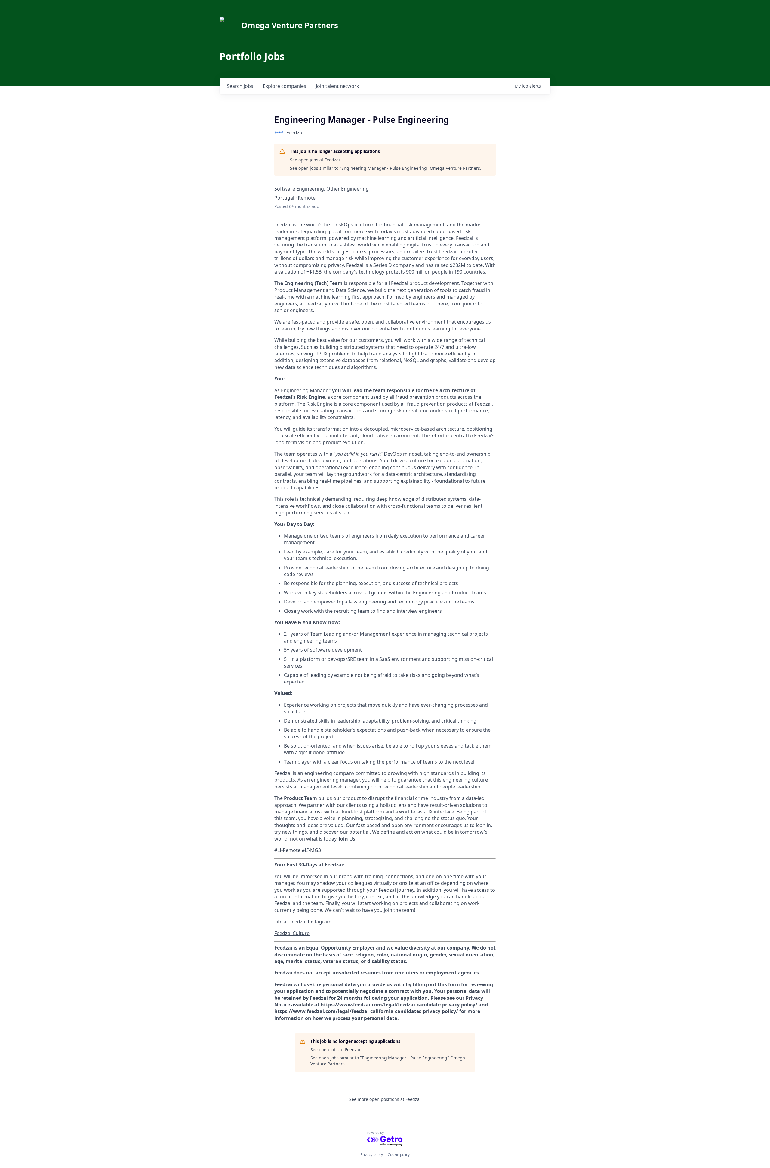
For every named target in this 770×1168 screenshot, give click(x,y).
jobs (240, 86)
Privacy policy (371, 1154)
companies (284, 86)
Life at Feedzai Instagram (302, 921)
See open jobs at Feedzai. (315, 160)
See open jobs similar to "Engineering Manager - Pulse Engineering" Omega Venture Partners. (385, 168)
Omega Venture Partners (289, 25)
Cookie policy (399, 1154)
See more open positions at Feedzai (385, 1099)
